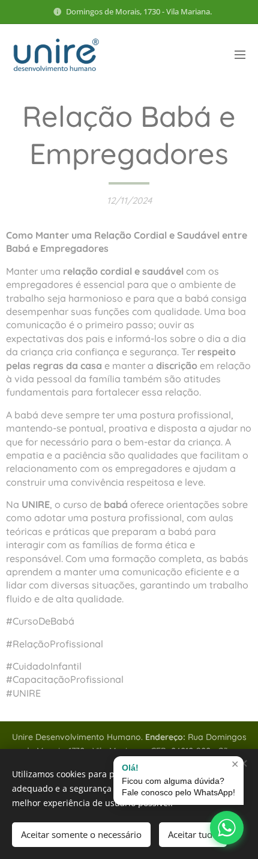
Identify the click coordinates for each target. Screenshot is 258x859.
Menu (240, 54)
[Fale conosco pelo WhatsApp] (227, 828)
